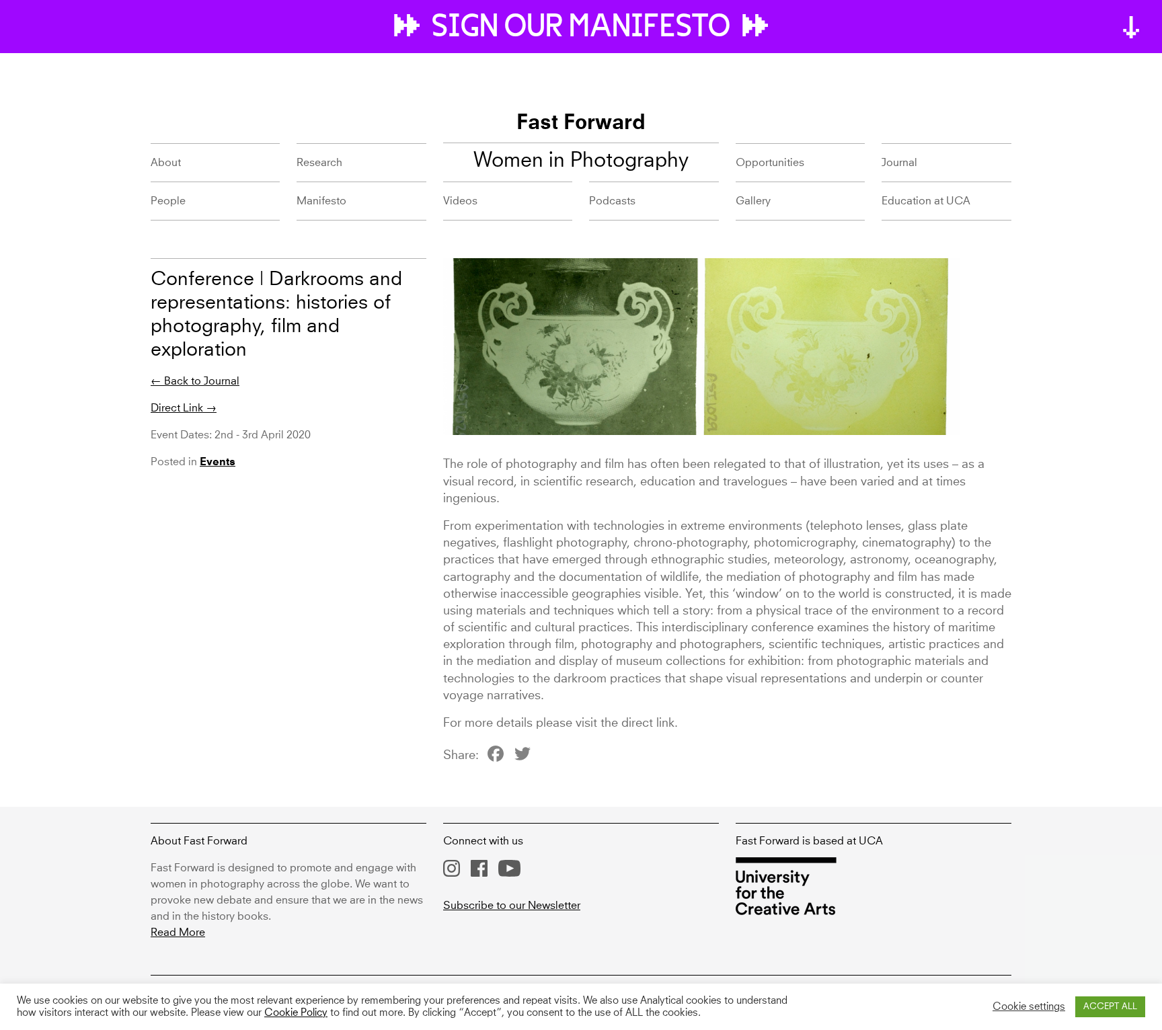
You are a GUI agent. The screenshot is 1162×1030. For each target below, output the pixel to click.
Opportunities (770, 162)
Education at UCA (926, 201)
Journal (899, 162)
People (168, 201)
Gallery (753, 201)
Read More (178, 932)
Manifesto (321, 201)
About (166, 162)
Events (217, 462)
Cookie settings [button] (1029, 1007)
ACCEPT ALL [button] (1110, 1006)
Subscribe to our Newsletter (511, 905)
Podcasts (612, 201)
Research (319, 162)
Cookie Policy (295, 1013)
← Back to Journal (195, 381)
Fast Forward (581, 124)
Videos (460, 201)
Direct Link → (184, 408)
